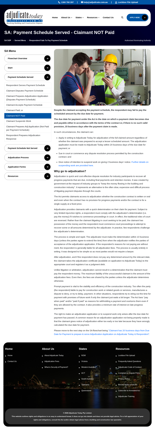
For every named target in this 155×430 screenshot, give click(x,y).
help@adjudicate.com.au (95, 2)
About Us (65, 17)
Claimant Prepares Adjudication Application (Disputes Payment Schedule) (27, 98)
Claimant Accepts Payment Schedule (24, 105)
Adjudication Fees (51, 361)
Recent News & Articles (127, 385)
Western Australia (88, 367)
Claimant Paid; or (14, 110)
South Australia (87, 379)
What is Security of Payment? (56, 367)
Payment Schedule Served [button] (20, 77)
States (79, 17)
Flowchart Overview (17, 58)
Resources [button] (13, 176)
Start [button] (10, 68)
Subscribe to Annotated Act (129, 391)
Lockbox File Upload (128, 2)
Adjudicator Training (126, 396)
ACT (83, 373)
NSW (83, 355)
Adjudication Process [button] (18, 157)
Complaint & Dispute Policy (129, 373)
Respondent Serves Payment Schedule (25, 85)
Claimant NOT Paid (15, 116)
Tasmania (85, 385)
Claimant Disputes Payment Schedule (24, 91)
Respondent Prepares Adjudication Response (23, 137)
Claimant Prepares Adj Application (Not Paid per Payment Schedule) (27, 128)
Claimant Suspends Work (18, 121)
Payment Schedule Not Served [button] (22, 148)
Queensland (86, 391)
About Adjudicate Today (54, 355)
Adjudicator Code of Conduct (129, 367)
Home (55, 17)
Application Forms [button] (17, 167)
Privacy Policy (124, 379)
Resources (92, 17)
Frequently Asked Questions (129, 361)
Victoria (84, 361)
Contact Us (108, 17)
